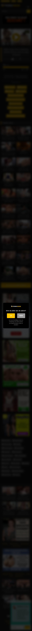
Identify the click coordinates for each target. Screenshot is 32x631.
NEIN (21, 315)
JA (11, 315)
